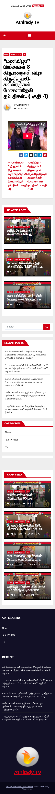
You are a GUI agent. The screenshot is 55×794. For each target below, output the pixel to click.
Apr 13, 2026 (16, 534)
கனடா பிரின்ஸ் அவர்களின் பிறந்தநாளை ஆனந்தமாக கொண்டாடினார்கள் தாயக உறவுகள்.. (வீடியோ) (24, 301)
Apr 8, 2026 (15, 595)
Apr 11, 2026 (16, 565)
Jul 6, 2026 (15, 504)
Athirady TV (27, 22)
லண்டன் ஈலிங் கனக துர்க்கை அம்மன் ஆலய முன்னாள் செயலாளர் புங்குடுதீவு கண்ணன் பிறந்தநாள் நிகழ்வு (26, 395)
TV (24, 54)
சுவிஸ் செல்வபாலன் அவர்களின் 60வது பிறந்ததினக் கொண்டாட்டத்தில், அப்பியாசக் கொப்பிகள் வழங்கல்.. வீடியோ (25, 354)
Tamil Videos (16, 54)
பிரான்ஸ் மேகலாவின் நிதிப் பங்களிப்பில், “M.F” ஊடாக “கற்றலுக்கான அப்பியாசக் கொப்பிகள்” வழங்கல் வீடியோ (26, 268)
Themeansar (27, 789)
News (6, 54)
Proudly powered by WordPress (19, 787)
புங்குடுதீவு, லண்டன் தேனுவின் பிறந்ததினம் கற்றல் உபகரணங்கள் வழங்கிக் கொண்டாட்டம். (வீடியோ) (26, 409)
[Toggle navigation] (30, 35)
